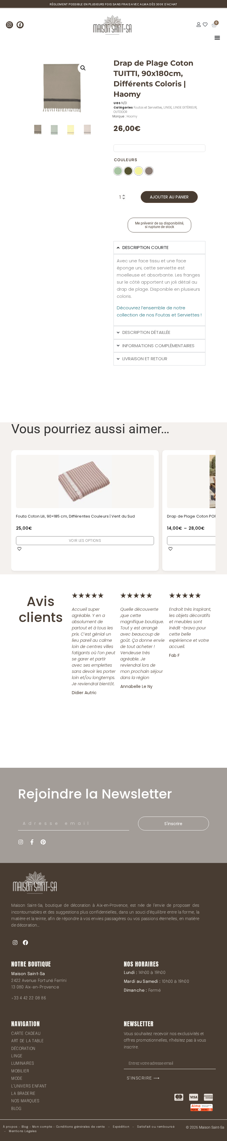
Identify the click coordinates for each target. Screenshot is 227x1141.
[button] (83, 68)
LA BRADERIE (23, 1094)
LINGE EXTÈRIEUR (185, 107)
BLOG (16, 1109)
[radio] (118, 171)
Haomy (132, 116)
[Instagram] (9, 24)
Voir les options (85, 540)
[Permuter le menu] (217, 38)
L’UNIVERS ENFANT (29, 1086)
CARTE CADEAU (25, 1034)
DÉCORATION (23, 1049)
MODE (16, 1079)
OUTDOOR (120, 112)
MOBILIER (20, 1071)
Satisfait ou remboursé (155, 1126)
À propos (10, 1126)
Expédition (120, 1126)
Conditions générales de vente (80, 1126)
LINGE (167, 107)
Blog (25, 1126)
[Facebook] (20, 24)
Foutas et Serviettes (148, 107)
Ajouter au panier (169, 197)
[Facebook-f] (32, 842)
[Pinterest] (43, 842)
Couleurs (125, 160)
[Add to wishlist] (19, 548)
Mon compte (42, 1126)
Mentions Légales (23, 1131)
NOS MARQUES (25, 1101)
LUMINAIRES (22, 1063)
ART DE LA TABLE (27, 1041)
